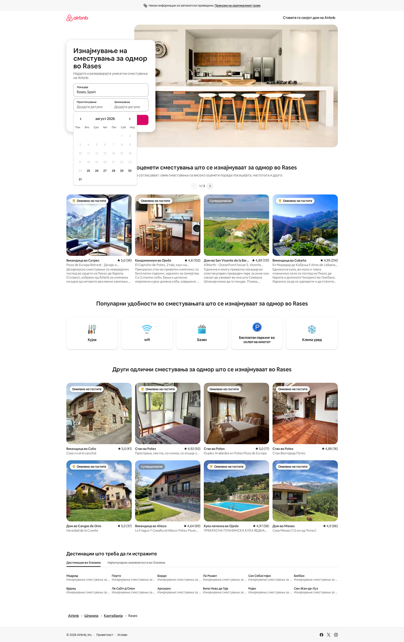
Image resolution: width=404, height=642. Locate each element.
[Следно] (210, 186)
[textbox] (92, 106)
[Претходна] (194, 186)
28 (113, 171)
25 (88, 171)
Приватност (104, 635)
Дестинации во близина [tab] (83, 563)
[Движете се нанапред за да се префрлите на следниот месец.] (129, 119)
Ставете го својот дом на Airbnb (309, 17)
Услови (122, 635)
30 (130, 171)
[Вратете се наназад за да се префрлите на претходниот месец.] (81, 119)
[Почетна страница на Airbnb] (77, 17)
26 (96, 171)
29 (121, 171)
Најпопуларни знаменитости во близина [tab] (136, 563)
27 (105, 171)
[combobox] (111, 91)
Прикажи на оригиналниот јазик (238, 5)
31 (80, 179)
